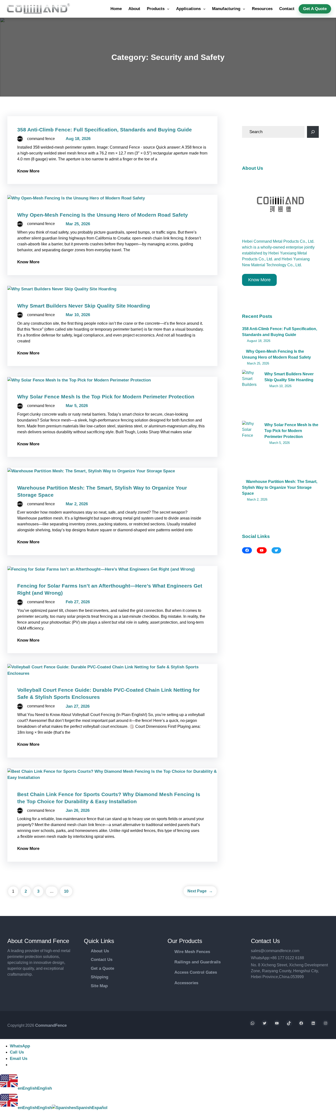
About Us (100, 951)
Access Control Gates (195, 972)
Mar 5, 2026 (77, 405)
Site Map (99, 986)
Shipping (99, 977)
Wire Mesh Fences (192, 951)
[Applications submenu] (204, 9)
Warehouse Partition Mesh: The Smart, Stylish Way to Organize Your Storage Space (279, 487)
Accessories (186, 983)
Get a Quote (102, 968)
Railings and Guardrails (197, 962)
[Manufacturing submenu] (244, 9)
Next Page (200, 891)
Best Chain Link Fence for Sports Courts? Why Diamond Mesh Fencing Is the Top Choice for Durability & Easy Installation (108, 797)
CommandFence (51, 1025)
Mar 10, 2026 (78, 314)
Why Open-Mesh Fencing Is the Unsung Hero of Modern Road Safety (102, 215)
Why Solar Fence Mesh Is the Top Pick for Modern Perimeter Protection (105, 396)
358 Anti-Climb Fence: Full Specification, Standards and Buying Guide (104, 129)
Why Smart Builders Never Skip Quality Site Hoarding (83, 306)
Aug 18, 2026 (78, 138)
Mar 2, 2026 (77, 504)
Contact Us (101, 959)
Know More (28, 171)
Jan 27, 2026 (78, 706)
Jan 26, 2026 (78, 810)
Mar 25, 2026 (78, 224)
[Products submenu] (168, 9)
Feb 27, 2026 (78, 602)
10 (66, 891)
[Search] (313, 132)
